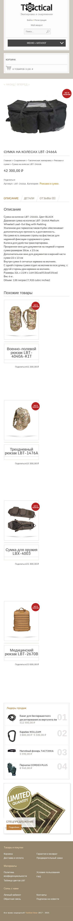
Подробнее (14, 827)
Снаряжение (20, 160)
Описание (11, 198)
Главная (7, 160)
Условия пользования (48, 872)
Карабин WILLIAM (30, 732)
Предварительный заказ (49, 858)
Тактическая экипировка (39, 160)
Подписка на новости (47, 899)
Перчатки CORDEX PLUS (34, 765)
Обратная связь (12, 899)
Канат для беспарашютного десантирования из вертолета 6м (38, 717)
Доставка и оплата (14, 858)
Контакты (41, 895)
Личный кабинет (12, 895)
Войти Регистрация (36, 20)
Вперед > (23, 84)
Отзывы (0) (47, 198)
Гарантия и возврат (46, 854)
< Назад (9, 84)
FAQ (38, 876)
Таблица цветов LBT (14, 880)
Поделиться (9, 180)
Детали (29, 198)
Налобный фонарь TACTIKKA (37, 751)
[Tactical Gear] (36, 6)
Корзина (8, 854)
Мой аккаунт (37, 25)
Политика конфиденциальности (15, 874)
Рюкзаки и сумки (49, 184)
